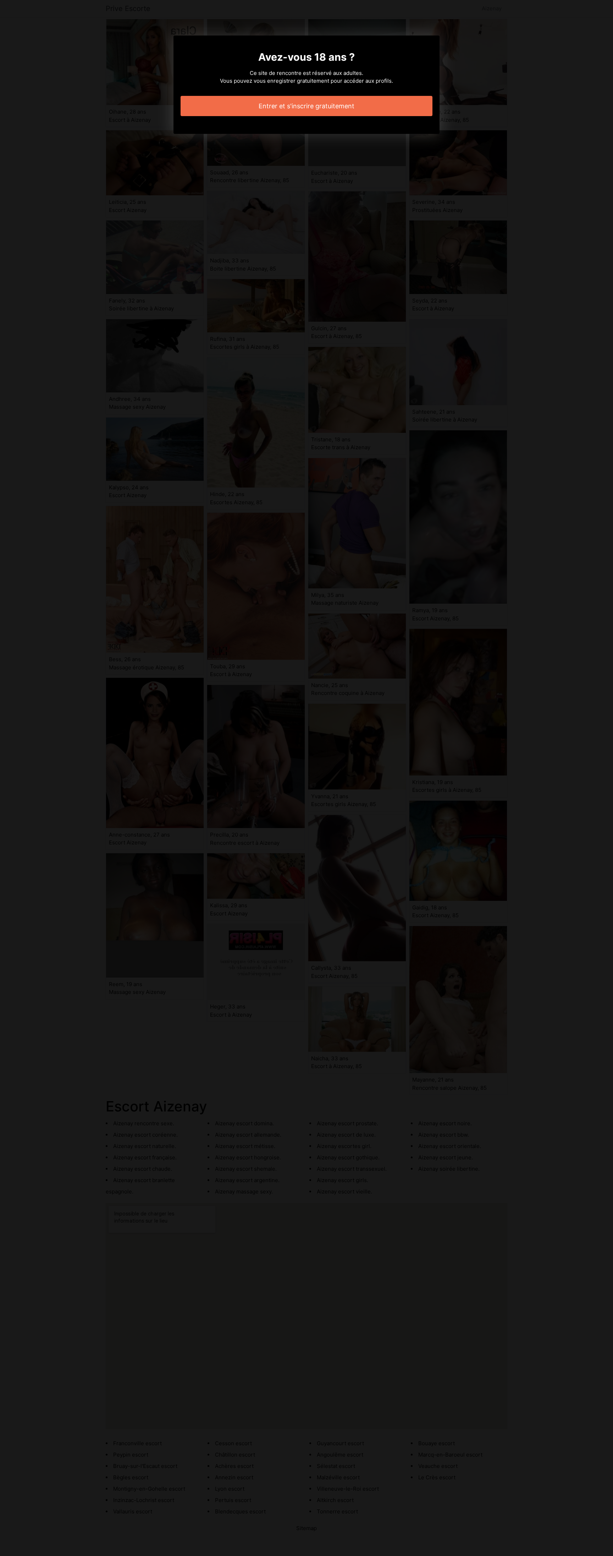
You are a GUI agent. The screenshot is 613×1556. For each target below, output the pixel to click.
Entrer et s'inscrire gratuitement (306, 106)
